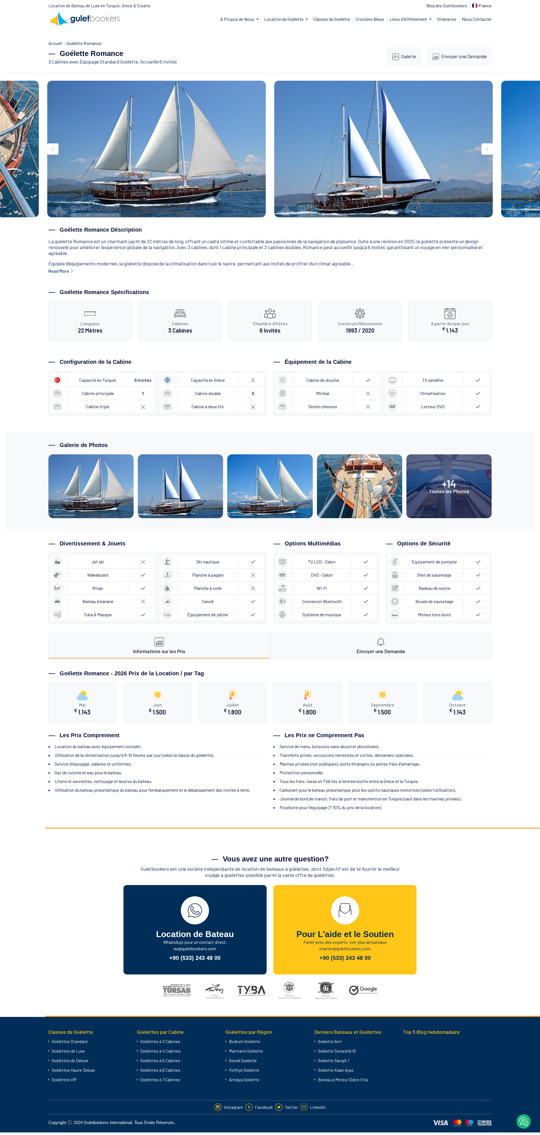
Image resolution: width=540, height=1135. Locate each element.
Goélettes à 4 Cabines (160, 1050)
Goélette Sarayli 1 (333, 1060)
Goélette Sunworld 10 (337, 1050)
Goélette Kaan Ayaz (336, 1070)
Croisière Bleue (370, 19)
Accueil (55, 43)
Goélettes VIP (64, 1079)
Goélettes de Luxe (68, 1050)
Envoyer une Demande (464, 56)
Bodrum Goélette (244, 1041)
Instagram (233, 1107)
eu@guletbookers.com (195, 948)
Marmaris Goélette (246, 1050)
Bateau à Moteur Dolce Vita (343, 1079)
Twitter (291, 1107)
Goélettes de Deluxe (70, 1060)
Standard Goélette (119, 61)
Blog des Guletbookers (446, 5)
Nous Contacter (477, 19)
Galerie (408, 56)
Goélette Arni (330, 1041)
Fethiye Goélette (244, 1070)
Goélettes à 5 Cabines (160, 1060)
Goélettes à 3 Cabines (160, 1041)
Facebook (264, 1107)
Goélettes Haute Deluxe (73, 1070)
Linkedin (318, 1107)
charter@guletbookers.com (345, 948)
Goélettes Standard (69, 1041)
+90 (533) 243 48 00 (194, 958)
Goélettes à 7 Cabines (160, 1079)
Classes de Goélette (331, 19)
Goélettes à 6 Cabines (160, 1070)
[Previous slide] (52, 149)
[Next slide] (487, 149)
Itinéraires (446, 19)
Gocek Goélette (243, 1060)
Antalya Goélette (244, 1079)
